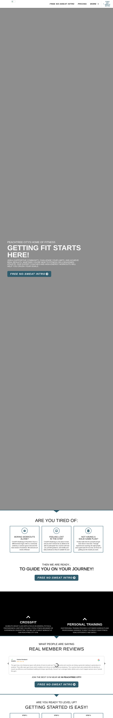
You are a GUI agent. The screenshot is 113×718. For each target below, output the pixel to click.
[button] (8, 663)
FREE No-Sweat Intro (62, 4)
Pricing (82, 4)
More (93, 4)
